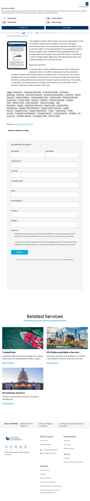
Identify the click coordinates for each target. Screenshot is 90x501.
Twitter (30, 124)
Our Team (67, 445)
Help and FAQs (69, 448)
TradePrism (9, 352)
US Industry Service (13, 392)
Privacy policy (83, 7)
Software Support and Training (51, 486)
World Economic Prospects (26, 425)
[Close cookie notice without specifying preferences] (87, 4)
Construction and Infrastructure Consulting (71, 425)
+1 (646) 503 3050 (50, 453)
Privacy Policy (45, 470)
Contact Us (44, 441)
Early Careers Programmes (73, 462)
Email (15, 124)
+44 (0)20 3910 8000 (50, 450)
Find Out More (9, 363)
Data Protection (45, 478)
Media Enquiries (45, 445)
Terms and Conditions (48, 482)
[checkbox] (4, 18)
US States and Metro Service (63, 352)
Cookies (43, 474)
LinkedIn (22, 124)
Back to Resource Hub (18, 130)
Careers (67, 458)
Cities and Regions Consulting (46, 425)
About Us (67, 441)
